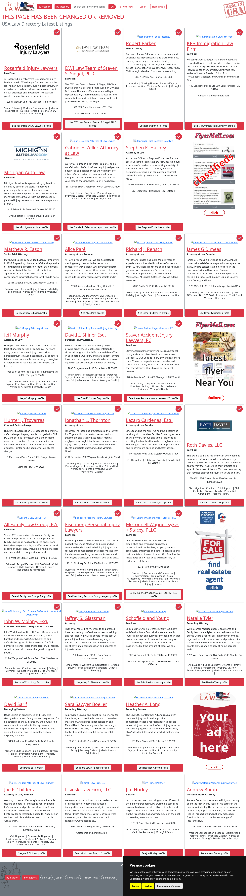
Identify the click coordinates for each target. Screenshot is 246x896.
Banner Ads (109, 877)
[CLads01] (214, 731)
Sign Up (46, 877)
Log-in (143, 6)
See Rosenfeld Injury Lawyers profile (31, 125)
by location (44, 6)
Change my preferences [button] (168, 886)
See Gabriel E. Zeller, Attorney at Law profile (92, 227)
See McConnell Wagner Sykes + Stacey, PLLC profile (153, 594)
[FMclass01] (214, 174)
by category (62, 6)
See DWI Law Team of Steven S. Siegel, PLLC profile (92, 124)
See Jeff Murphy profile (31, 398)
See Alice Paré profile (92, 313)
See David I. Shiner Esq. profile (92, 398)
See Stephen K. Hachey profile (153, 227)
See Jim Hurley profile (153, 853)
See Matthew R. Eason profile (31, 313)
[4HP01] (214, 551)
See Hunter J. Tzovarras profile (31, 502)
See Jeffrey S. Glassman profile (92, 682)
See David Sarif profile (32, 767)
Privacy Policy (91, 877)
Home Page (158, 6)
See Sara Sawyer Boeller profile (92, 767)
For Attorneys (126, 6)
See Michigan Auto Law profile (31, 227)
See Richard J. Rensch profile (153, 313)
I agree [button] (135, 886)
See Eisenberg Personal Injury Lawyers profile (92, 596)
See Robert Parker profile (153, 125)
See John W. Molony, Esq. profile (32, 682)
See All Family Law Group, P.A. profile (31, 596)
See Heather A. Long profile (153, 767)
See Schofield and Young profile (153, 682)
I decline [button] (148, 886)
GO (112, 6)
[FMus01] (214, 362)
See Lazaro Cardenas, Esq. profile (153, 502)
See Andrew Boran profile (214, 853)
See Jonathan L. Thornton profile (92, 502)
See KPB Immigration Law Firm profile (214, 125)
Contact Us (73, 877)
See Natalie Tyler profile (214, 682)
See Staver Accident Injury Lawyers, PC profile (153, 398)
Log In (59, 877)
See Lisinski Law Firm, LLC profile (92, 853)
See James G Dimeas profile (214, 313)
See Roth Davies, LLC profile (214, 502)
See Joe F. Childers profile (31, 853)
